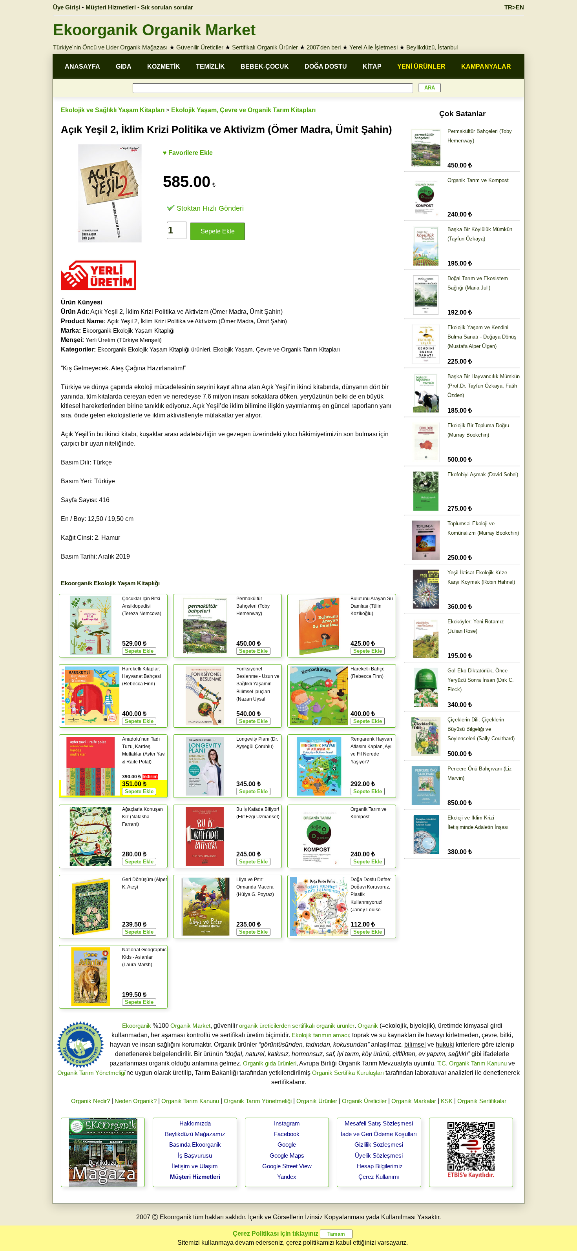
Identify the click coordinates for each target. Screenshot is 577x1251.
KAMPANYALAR (486, 66)
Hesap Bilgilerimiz (380, 1166)
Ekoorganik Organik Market (154, 29)
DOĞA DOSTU (326, 66)
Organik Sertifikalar (481, 1101)
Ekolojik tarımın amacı (320, 1035)
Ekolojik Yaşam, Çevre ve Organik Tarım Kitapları (243, 110)
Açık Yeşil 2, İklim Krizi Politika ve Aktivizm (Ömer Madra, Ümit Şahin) (197, 321)
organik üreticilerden (264, 1025)
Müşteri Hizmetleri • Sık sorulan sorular (139, 7)
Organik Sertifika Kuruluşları (348, 1072)
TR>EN (514, 7)
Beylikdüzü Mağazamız (195, 1134)
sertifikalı (303, 1025)
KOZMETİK (163, 66)
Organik (368, 1025)
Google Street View (287, 1166)
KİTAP (372, 66)
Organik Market (190, 1025)
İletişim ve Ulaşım (195, 1166)
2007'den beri (324, 47)
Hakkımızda (195, 1123)
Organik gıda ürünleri (269, 1063)
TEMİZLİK (210, 66)
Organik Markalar (413, 1101)
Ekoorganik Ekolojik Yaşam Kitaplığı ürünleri (153, 349)
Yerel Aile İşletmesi (373, 47)
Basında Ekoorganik (195, 1144)
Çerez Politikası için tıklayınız (275, 1233)
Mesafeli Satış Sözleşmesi (379, 1123)
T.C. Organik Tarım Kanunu (472, 1063)
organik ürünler (335, 1025)
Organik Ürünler (316, 1101)
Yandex (286, 1176)
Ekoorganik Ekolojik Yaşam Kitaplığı (128, 330)
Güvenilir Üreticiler (199, 47)
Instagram (287, 1123)
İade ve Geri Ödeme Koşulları (379, 1134)
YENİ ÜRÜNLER (421, 66)
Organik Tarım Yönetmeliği (91, 1072)
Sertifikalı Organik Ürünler (265, 47)
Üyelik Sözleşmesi (379, 1155)
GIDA (123, 66)
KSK (447, 1101)
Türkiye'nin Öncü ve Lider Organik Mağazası (110, 47)
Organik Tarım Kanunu (190, 1101)
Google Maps (287, 1155)
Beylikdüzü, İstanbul (432, 47)
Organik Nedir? (90, 1101)
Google (287, 1144)
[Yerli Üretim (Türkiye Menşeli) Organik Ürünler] (98, 293)
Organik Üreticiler (364, 1101)
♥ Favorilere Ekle (188, 152)
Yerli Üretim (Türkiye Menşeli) (124, 340)
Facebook (286, 1134)
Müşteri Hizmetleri (195, 1176)
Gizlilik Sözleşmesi (378, 1144)
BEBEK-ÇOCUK (265, 66)
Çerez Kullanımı (379, 1176)
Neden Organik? (136, 1101)
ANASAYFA (82, 66)
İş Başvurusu (195, 1155)
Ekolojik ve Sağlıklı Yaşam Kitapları (112, 110)
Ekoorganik (136, 1025)
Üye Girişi (66, 7)
